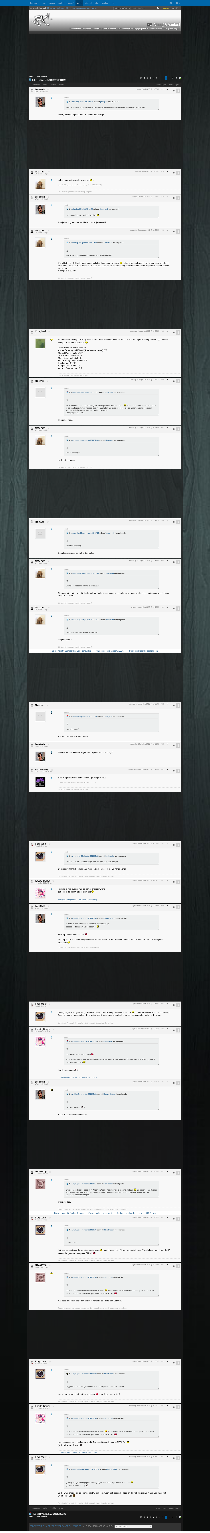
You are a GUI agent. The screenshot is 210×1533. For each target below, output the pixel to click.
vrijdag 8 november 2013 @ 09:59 (144, 880)
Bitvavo (61, 84)
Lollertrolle (40, 89)
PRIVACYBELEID (37, 1526)
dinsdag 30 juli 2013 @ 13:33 (146, 171)
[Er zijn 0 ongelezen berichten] (171, 3)
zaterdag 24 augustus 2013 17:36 (85, 440)
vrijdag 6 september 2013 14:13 (84, 716)
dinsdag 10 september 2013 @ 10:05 (143, 704)
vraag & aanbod (41, 76)
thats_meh (40, 171)
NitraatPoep (40, 1171)
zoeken (105, 3)
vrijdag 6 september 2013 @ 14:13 (144, 607)
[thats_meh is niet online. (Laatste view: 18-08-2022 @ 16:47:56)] (32, 172)
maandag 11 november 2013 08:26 (85, 1469)
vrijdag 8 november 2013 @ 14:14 (144, 1003)
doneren (166, 8)
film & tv (61, 3)
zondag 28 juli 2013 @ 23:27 (146, 89)
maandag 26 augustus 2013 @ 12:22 (143, 520)
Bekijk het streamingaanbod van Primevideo (71, 651)
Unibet (44, 84)
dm (112, 3)
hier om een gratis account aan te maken (81, 8)
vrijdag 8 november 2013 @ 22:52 (144, 1361)
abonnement (35, 84)
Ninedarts (39, 381)
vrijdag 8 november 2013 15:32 (84, 1094)
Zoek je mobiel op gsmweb (100, 1213)
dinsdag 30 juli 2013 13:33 (82, 209)
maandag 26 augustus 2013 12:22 (85, 573)
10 (172, 78)
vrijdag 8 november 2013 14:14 (84, 1184)
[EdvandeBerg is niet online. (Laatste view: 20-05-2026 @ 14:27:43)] (32, 770)
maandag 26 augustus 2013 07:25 (85, 533)
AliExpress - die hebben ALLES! (110, 651)
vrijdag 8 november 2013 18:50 (84, 1277)
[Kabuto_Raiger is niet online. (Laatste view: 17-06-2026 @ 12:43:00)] (32, 881)
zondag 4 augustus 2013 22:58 (84, 243)
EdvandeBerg (41, 769)
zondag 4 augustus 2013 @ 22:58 (144, 196)
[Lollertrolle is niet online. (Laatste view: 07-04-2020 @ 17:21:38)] (32, 90)
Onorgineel (40, 331)
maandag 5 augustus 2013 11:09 (85, 392)
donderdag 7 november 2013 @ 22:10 (143, 769)
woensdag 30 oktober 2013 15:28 (85, 856)
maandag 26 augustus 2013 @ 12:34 (143, 560)
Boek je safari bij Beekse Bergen (68, 1213)
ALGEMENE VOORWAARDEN (58, 1526)
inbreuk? (175, 8)
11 (176, 78)
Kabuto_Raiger (42, 880)
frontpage (34, 3)
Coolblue (53, 84)
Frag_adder (40, 843)
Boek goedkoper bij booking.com (143, 651)
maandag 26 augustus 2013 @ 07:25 (143, 427)
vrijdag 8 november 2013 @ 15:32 (144, 1029)
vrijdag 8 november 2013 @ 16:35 (144, 1171)
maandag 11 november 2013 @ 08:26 (143, 1406)
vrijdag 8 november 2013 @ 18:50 (144, 1217)
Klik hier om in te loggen (55, 8)
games (52, 3)
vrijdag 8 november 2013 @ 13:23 (144, 906)
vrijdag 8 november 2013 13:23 (84, 1041)
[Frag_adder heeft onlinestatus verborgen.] (32, 844)
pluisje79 (103, 102)
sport (44, 3)
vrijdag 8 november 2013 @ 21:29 (144, 1265)
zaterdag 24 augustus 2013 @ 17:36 (143, 380)
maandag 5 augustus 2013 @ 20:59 (143, 331)
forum (79, 3)
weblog (70, 3)
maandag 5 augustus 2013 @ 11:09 (143, 230)
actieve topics (161, 84)
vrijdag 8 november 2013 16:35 (84, 1230)
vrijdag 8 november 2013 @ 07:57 (144, 843)
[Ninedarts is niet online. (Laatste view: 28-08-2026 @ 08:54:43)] (32, 381)
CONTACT (77, 1526)
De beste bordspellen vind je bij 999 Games (136, 1213)
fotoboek (88, 3)
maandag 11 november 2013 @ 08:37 (143, 1457)
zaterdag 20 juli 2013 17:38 (82, 102)
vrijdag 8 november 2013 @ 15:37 (144, 1081)
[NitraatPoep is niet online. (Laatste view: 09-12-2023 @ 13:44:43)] (32, 1172)
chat (97, 3)
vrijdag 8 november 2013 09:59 (84, 918)
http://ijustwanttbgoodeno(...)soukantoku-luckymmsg (77, 900)
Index (31, 76)
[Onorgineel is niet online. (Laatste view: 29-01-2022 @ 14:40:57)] (32, 332)
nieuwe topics (174, 84)
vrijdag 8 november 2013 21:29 (84, 1374)
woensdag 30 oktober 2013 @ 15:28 (143, 744)
